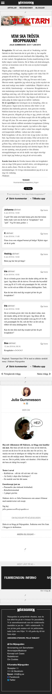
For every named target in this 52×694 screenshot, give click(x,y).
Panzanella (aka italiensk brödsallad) (18, 487)
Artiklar (12, 7)
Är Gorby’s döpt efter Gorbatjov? (17, 476)
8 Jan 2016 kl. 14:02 (11, 257)
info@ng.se (19, 674)
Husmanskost (18, 182)
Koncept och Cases (15, 653)
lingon (36, 182)
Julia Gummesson (17, 44)
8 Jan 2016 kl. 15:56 (11, 309)
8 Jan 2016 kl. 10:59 (11, 213)
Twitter (12, 679)
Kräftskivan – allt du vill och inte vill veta (20, 473)
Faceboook (14, 677)
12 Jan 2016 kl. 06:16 (12, 346)
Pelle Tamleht (32, 638)
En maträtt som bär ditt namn (15, 479)
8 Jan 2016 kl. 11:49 (11, 236)
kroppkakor (29, 182)
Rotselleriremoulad (11, 490)
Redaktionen (12, 656)
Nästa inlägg (43, 373)
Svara (45, 210)
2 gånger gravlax (10, 493)
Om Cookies (12, 659)
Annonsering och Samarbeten (20, 647)
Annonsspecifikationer (17, 650)
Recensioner (26, 7)
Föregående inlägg (12, 373)
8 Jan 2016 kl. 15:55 (11, 274)
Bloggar (40, 7)
